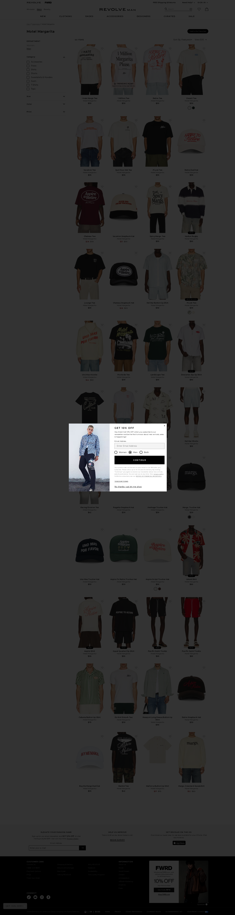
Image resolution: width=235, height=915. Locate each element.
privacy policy (158, 474)
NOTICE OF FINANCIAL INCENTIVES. (149, 476)
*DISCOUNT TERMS (121, 481)
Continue (139, 460)
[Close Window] (164, 426)
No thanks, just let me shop (128, 486)
